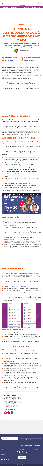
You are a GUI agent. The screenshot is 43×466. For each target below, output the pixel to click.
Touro (36, 119)
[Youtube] (26, 452)
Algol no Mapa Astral (29, 60)
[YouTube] (8, 412)
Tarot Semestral (25, 7)
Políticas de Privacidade (6, 459)
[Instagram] (5, 412)
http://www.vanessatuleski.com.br (30, 413)
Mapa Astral (5, 7)
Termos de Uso (4, 457)
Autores (3, 449)
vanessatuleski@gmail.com (30, 411)
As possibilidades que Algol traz (32, 57)
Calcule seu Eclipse (14, 7)
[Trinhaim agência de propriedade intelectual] (22, 459)
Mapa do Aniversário (35, 7)
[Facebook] (12, 412)
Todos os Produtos (5, 452)
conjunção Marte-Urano (33, 75)
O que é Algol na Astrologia (11, 57)
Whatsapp (31, 443)
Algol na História (9, 60)
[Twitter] (20, 452)
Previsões (21, 24)
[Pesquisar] (16, 438)
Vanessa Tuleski (25, 50)
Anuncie (3, 454)
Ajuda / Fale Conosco (31, 439)
